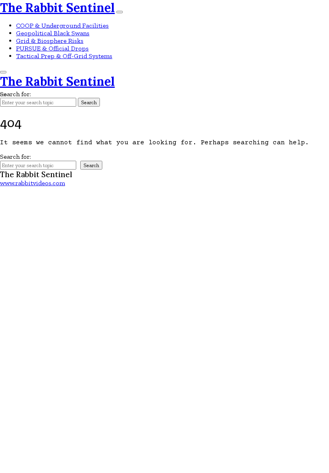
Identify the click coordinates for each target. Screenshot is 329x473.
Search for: (15, 94)
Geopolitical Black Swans (52, 33)
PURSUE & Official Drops (52, 48)
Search (89, 102)
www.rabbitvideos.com (32, 183)
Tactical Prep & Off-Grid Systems (64, 56)
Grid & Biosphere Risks (49, 40)
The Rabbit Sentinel (57, 7)
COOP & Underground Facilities (62, 25)
